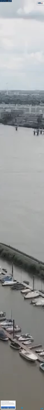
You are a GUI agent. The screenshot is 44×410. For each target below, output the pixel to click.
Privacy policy (14, 401)
